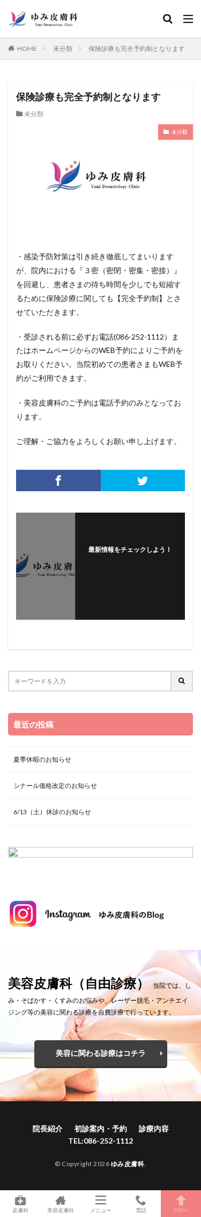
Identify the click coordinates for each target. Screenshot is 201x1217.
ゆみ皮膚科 (128, 1164)
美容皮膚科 (60, 1210)
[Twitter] (143, 480)
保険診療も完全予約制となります (136, 48)
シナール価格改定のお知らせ (55, 786)
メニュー (100, 1210)
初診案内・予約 (101, 1128)
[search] (182, 681)
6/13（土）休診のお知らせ (52, 812)
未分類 (62, 48)
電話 (141, 1210)
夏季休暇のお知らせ (42, 759)
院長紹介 (48, 1128)
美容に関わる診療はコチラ (101, 1052)
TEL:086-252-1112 (100, 1140)
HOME (27, 48)
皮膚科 (20, 1210)
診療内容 (154, 1128)
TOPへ (181, 1210)
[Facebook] (58, 480)
